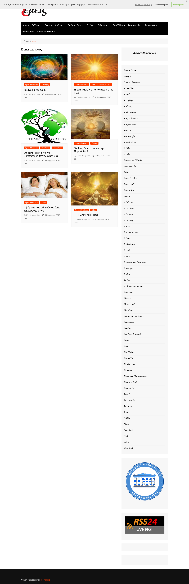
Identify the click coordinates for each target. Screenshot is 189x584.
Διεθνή (127, 226)
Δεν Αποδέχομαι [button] (161, 5)
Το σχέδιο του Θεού (35, 89)
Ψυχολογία (129, 448)
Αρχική (25, 25)
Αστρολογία (150, 25)
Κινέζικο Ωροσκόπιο (133, 286)
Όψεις (47, 25)
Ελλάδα (127, 250)
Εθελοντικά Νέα (131, 232)
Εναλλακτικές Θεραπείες (101, 84)
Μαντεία (127, 298)
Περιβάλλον (118, 25)
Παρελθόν (128, 358)
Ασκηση (127, 130)
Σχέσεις (127, 412)
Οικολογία (45, 148)
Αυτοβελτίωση (130, 142)
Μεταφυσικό (129, 304)
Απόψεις (59, 25)
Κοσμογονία (129, 292)
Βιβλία (127, 148)
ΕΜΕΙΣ (127, 256)
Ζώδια (127, 280)
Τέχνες (127, 424)
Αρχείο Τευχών (131, 118)
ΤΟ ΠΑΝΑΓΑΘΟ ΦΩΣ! (86, 215)
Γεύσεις (127, 172)
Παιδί (126, 346)
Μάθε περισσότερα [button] (143, 4)
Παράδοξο (128, 352)
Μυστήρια (128, 310)
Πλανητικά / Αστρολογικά (135, 376)
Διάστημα (128, 214)
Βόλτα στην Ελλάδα (133, 160)
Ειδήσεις (36, 25)
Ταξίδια (127, 418)
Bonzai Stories (130, 70)
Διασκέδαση (129, 208)
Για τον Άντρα (130, 190)
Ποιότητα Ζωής (75, 25)
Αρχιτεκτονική (130, 124)
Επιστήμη (45, 85)
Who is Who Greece (46, 31)
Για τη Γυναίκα (130, 178)
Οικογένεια (129, 322)
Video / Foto (28, 31)
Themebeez (45, 580)
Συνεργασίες (130, 400)
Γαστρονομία (134, 25)
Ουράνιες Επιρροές (133, 334)
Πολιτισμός (103, 25)
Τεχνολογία (129, 430)
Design (127, 76)
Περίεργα (128, 370)
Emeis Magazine (33, 94)
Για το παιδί (129, 184)
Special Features (31, 85)
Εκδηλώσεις (129, 244)
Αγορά (127, 94)
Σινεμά (127, 394)
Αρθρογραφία (130, 112)
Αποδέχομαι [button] (178, 5)
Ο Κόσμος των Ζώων (133, 316)
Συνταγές (128, 406)
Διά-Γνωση (129, 202)
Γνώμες (94, 143)
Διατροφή (128, 220)
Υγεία (44, 203)
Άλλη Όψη (128, 100)
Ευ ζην (90, 25)
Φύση (126, 442)
